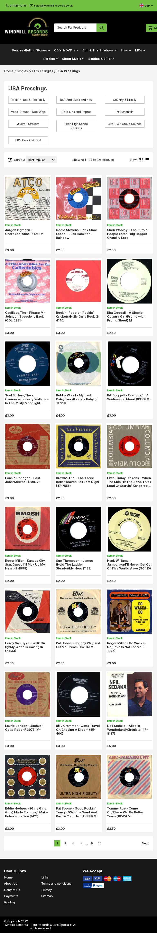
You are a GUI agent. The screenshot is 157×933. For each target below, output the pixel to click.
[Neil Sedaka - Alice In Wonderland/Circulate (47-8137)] (129, 695)
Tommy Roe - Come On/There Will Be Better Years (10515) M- (125, 812)
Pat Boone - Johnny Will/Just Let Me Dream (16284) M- (78, 645)
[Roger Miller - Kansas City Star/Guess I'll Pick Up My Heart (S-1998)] (27, 530)
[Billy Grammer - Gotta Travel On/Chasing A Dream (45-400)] (78, 695)
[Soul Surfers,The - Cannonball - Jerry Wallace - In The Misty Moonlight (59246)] (27, 365)
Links (45, 877)
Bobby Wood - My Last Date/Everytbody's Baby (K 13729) (77, 399)
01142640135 (18, 5)
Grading (9, 902)
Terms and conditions (56, 883)
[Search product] (101, 27)
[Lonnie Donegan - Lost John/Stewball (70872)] (27, 447)
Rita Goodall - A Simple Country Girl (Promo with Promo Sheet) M (126, 316)
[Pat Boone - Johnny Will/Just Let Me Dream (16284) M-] (78, 612)
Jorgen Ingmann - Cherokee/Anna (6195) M (24, 232)
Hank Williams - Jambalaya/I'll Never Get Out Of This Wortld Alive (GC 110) (129, 564)
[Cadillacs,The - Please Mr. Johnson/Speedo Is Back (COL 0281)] (27, 282)
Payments (11, 896)
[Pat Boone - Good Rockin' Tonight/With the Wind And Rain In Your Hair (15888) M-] (78, 778)
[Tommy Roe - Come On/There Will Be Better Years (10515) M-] (129, 778)
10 (100, 843)
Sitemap (47, 896)
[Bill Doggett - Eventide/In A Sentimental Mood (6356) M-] (129, 365)
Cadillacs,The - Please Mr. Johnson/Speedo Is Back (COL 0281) (25, 316)
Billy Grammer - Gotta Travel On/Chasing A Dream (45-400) (78, 729)
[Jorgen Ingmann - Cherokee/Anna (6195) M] (27, 199)
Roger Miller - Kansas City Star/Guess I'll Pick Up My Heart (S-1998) (25, 564)
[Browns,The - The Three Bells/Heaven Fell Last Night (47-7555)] (78, 447)
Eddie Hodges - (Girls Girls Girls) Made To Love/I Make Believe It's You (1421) (26, 812)
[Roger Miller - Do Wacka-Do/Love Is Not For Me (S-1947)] (129, 612)
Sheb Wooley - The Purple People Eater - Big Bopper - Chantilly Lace (128, 234)
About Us (10, 883)
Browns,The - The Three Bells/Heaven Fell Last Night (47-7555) (77, 482)
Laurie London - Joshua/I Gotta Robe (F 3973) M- (24, 728)
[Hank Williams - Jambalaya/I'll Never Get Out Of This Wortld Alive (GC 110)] (129, 530)
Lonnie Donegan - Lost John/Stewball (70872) (22, 480)
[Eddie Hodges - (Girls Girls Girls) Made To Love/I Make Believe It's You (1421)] (27, 778)
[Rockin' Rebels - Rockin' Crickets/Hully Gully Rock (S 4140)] (78, 282)
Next (145, 843)
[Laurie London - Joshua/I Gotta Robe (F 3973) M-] (27, 695)
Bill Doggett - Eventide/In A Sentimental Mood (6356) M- (129, 397)
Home (8, 877)
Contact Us (12, 890)
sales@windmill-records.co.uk (53, 5)
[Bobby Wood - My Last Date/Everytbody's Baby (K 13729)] (78, 365)
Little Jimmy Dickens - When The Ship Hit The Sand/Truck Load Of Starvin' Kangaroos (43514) (129, 484)
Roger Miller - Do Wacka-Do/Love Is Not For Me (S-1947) (127, 647)
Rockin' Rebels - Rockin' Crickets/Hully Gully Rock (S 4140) (77, 316)
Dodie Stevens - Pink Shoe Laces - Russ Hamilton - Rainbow (76, 234)
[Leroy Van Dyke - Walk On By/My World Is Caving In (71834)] (27, 612)
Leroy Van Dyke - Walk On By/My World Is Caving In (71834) (25, 647)
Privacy (46, 890)
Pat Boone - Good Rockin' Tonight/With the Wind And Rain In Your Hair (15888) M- (77, 812)
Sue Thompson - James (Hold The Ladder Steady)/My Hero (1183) (74, 564)
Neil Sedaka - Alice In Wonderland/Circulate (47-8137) (127, 729)
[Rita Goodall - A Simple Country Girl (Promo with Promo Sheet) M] (129, 282)
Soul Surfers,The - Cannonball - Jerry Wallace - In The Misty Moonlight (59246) (27, 401)
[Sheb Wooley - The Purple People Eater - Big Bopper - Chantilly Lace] (129, 199)
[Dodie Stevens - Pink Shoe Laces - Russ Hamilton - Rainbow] (78, 199)
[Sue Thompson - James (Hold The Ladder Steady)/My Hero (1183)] (78, 530)
